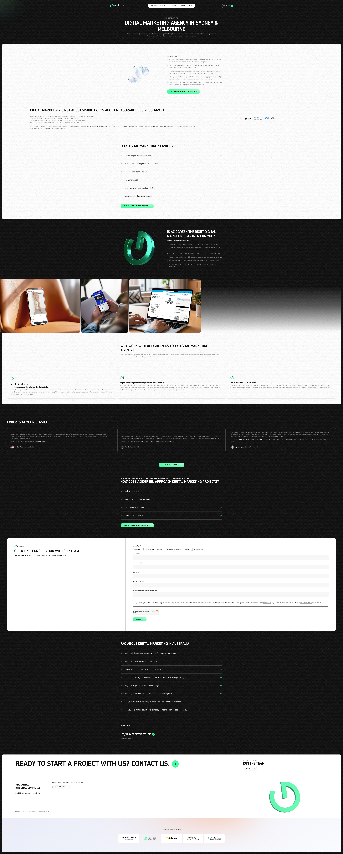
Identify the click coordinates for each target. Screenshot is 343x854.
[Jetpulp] (171, 838)
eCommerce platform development (97, 126)
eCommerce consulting (43, 128)
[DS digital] (214, 838)
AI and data (127, 126)
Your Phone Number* (139, 581)
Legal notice (32, 811)
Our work (184, 5)
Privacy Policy (267, 603)
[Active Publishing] (193, 838)
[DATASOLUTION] (128, 838)
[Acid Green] (150, 838)
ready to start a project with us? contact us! (93, 764)
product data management (158, 126)
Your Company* (137, 563)
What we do (163, 5)
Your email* (136, 572)
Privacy (24, 811)
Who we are (154, 5)
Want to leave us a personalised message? (145, 590)
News (190, 5)
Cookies (17, 811)
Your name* (136, 554)
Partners (174, 5)
